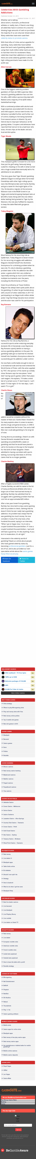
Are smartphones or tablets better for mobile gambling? (17, 1046)
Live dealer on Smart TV (10, 922)
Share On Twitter (24, 560)
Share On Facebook (7, 560)
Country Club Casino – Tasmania (13, 823)
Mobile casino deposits (10, 1055)
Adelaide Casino (8, 802)
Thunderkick (7, 1006)
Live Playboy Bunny (9, 914)
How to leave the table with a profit (14, 962)
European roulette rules (10, 942)
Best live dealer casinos (10, 902)
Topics (3, 1103)
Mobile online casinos (10, 1051)
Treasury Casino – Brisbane (11, 839)
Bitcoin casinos (8, 767)
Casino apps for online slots (12, 1029)
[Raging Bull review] (3, 685)
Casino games (7, 743)
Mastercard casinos (9, 775)
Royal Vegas (7, 1066)
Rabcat (5, 1002)
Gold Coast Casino (9, 831)
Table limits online (9, 866)
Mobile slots (7, 1025)
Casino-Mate (7, 1078)
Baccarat (6, 739)
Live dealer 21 (7, 858)
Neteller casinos (8, 779)
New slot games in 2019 (10, 724)
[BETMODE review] (3, 673)
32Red (5, 1070)
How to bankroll (8, 883)
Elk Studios (7, 998)
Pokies (5, 751)
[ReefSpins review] (3, 677)
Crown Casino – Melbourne (11, 806)
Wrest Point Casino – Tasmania (13, 843)
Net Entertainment (8, 981)
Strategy (5, 878)
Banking (3, 1102)
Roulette (5, 755)
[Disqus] (18, 590)
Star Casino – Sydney (10, 835)
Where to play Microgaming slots (13, 707)
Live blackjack (7, 910)
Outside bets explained (10, 958)
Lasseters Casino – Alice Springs (13, 818)
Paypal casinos (8, 783)
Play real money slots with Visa (13, 712)
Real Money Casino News (9, 1100)
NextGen (6, 993)
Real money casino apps (10, 1041)
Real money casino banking (11, 771)
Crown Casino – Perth (10, 827)
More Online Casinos (18, 693)
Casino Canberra (8, 814)
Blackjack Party (8, 891)
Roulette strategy (8, 966)
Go (33, 673)
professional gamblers (17, 546)
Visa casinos (7, 791)
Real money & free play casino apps (14, 1037)
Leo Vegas (6, 1074)
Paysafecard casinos (9, 787)
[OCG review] (3, 681)
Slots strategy (7, 703)
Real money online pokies (11, 716)
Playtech (6, 989)
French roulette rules (9, 950)
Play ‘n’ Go (6, 1010)
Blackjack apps (8, 862)
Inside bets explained (10, 954)
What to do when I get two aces (13, 887)
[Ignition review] (3, 689)
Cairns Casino (7, 810)
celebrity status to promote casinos (14, 38)
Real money (7, 854)
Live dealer (6, 938)
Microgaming (7, 977)
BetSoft (5, 985)
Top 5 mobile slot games (10, 720)
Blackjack (6, 735)
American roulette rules (10, 946)
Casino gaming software (10, 1014)
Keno (5, 747)
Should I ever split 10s (10, 874)
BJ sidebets (7, 870)
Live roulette (7, 918)
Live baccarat (7, 906)
